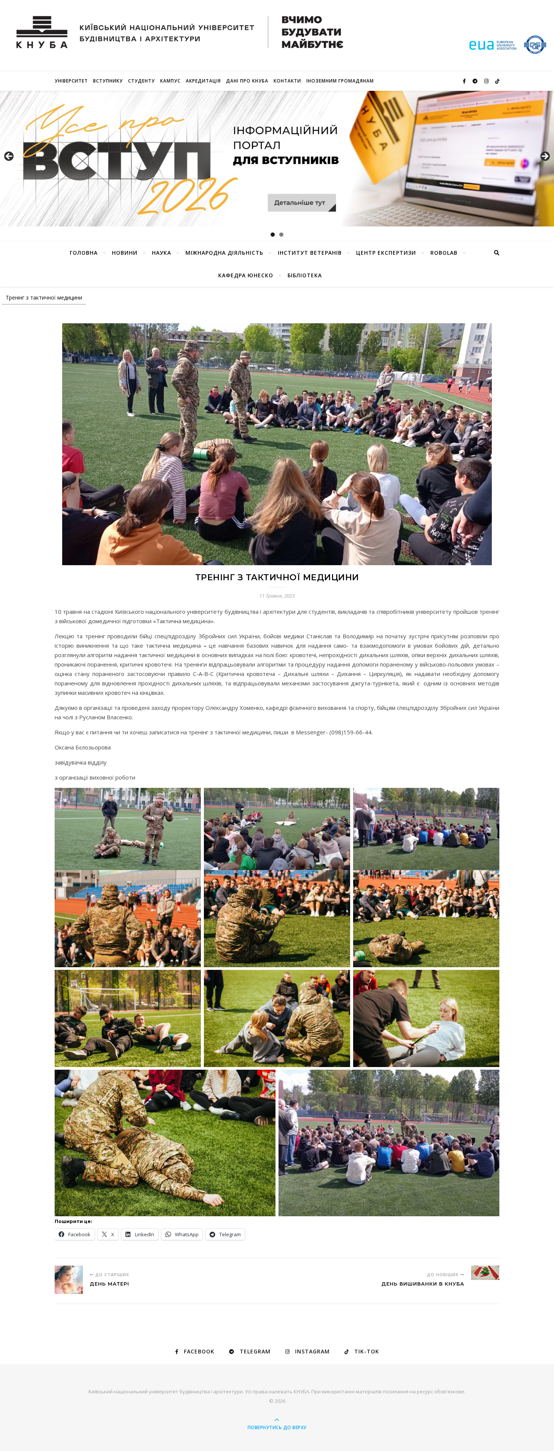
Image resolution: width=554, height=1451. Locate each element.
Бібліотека (305, 275)
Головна (84, 252)
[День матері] (69, 1280)
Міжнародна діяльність (224, 252)
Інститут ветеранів (310, 252)
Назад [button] (9, 156)
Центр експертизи (386, 252)
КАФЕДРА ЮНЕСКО (245, 275)
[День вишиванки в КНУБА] (485, 1273)
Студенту (141, 81)
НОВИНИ (125, 252)
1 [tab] (273, 234)
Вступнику (108, 81)
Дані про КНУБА (247, 81)
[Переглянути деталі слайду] (277, 158)
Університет (71, 81)
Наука (161, 252)
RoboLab (444, 252)
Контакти (287, 81)
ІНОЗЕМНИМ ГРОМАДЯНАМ (340, 81)
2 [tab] (281, 234)
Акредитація (203, 81)
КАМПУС (170, 81)
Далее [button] (544, 156)
